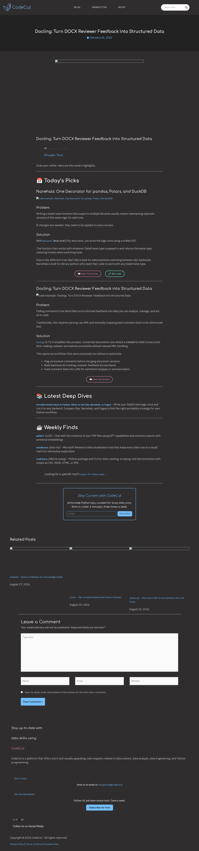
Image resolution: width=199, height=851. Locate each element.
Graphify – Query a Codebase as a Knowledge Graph (36, 577)
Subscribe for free (99, 807)
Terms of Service (34, 844)
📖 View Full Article (88, 273)
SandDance (42, 447)
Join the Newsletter (24, 794)
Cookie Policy (52, 844)
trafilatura (41, 459)
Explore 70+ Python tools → (93, 474)
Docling (40, 342)
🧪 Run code (114, 273)
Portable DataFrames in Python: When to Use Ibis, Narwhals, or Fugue (73, 404)
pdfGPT (40, 436)
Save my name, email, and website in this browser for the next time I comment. (65, 692)
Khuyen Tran (53, 155)
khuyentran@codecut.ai (110, 784)
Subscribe (125, 514)
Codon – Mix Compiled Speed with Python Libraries (95, 597)
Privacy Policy (17, 844)
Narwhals (47, 241)
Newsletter (99, 7)
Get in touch (20, 778)
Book (121, 7)
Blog (77, 7)
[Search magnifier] (186, 7)
